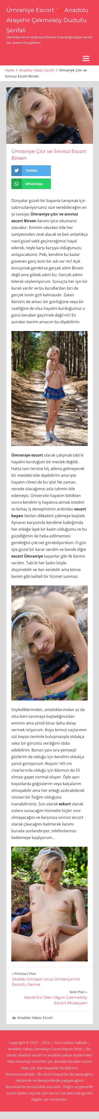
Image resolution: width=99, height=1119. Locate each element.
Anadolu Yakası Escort (35, 1017)
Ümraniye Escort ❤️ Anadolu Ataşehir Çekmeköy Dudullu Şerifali (47, 20)
